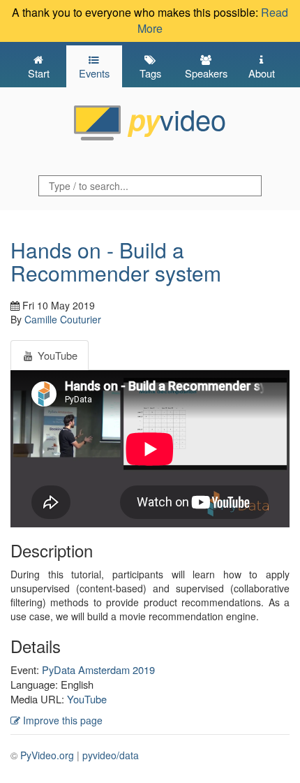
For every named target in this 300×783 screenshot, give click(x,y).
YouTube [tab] (56, 355)
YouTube (87, 698)
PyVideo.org (47, 755)
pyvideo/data (110, 755)
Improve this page (61, 720)
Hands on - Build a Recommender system (115, 261)
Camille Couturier (62, 319)
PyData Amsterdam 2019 (98, 669)
